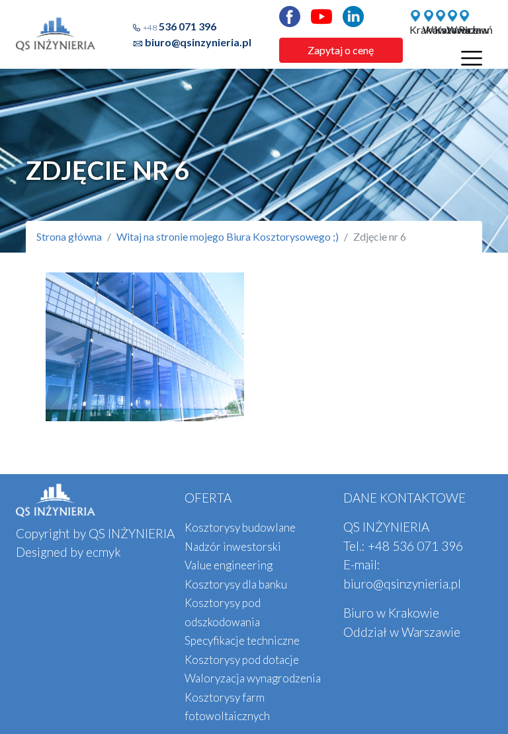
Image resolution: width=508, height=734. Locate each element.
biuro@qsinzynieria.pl (198, 42)
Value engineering (229, 565)
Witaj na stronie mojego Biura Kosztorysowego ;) (227, 236)
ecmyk (103, 551)
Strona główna (69, 236)
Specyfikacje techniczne (242, 640)
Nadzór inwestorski (233, 546)
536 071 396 (179, 26)
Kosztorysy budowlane (240, 527)
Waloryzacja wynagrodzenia (253, 678)
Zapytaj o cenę (341, 50)
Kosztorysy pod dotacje (242, 660)
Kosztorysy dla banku (236, 584)
